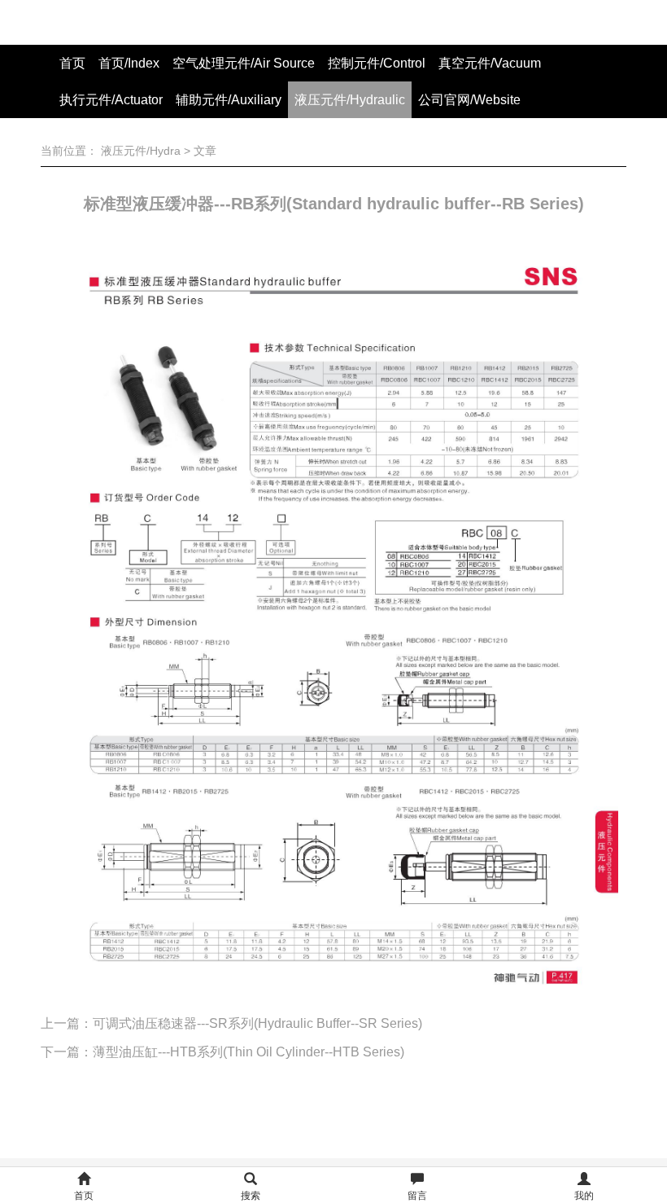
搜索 (250, 1195)
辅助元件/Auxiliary (228, 100)
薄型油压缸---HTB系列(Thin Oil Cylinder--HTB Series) (248, 1052)
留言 (417, 1195)
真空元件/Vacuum (489, 63)
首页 (72, 63)
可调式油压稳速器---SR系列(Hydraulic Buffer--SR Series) (257, 1023)
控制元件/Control (376, 63)
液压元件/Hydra (141, 150)
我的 (584, 1195)
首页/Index (128, 63)
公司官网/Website (469, 100)
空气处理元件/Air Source (243, 63)
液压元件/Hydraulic (349, 100)
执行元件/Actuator (111, 100)
